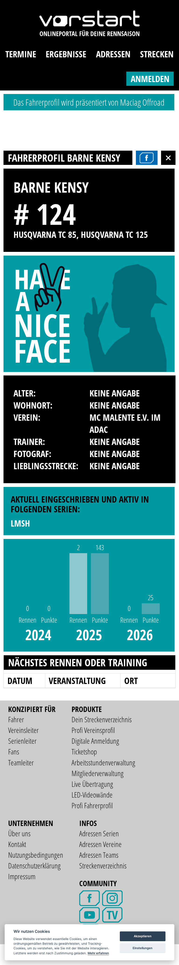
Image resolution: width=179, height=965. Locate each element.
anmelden (150, 79)
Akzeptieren (142, 936)
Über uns (19, 833)
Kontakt (17, 844)
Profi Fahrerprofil (92, 805)
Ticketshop (84, 751)
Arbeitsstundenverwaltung (103, 762)
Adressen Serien (99, 833)
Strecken (157, 54)
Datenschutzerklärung (34, 866)
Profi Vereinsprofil (93, 730)
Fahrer (16, 719)
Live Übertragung (92, 784)
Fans (13, 751)
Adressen (113, 54)
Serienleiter (22, 741)
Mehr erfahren (98, 953)
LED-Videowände (92, 795)
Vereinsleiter (23, 730)
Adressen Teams (98, 855)
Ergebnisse (66, 54)
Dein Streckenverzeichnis (102, 719)
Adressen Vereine (100, 844)
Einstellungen (142, 948)
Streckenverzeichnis (103, 866)
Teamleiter (21, 762)
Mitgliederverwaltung (98, 773)
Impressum (21, 876)
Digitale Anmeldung (95, 741)
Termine (20, 54)
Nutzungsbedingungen (35, 855)
